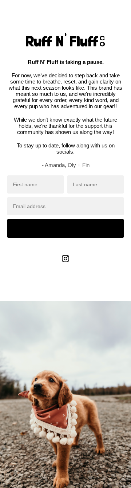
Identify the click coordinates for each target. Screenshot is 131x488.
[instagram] (65, 263)
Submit (65, 228)
